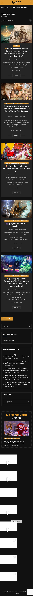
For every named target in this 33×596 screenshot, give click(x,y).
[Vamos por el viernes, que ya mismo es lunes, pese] (8, 496)
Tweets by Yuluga (8, 340)
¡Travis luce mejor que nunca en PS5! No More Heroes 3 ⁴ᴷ (16, 168)
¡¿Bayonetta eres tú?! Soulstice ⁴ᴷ (17, 224)
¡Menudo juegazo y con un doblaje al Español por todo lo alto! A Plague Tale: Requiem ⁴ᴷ (16, 110)
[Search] (31, 2)
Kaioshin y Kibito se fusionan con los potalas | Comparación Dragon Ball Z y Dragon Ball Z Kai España (16, 377)
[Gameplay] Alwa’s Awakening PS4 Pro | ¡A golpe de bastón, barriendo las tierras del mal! (16, 282)
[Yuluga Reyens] (16, 2)
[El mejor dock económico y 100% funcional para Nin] (8, 463)
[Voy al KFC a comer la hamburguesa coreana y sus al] (8, 530)
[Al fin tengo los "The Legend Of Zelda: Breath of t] (8, 563)
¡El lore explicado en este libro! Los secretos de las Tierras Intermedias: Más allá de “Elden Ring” (16, 52)
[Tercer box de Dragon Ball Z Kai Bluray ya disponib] (8, 546)
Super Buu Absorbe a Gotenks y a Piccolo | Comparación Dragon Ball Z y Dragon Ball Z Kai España (17, 384)
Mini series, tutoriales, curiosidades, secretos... (16, 103)
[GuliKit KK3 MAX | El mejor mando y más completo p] (8, 513)
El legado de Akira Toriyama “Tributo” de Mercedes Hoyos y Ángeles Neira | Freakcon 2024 (17, 364)
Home (3, 7)
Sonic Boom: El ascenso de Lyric (12, 438)
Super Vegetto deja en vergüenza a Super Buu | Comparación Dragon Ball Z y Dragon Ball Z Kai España (17, 357)
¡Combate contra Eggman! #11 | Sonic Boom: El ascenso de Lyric (15, 442)
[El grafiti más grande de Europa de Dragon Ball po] (8, 479)
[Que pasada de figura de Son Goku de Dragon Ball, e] (8, 580)
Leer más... (16, 75)
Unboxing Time (16, 45)
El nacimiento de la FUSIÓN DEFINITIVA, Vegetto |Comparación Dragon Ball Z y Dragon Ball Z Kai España (16, 370)
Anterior (7, 318)
